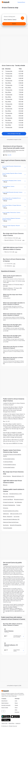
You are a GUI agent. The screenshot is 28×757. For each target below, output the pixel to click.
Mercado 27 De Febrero (8, 496)
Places (16, 703)
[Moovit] (5, 2)
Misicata (5, 485)
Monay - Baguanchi (7, 516)
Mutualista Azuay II (18, 499)
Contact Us (18, 723)
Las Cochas (16, 516)
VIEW (19, 238)
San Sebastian (18, 502)
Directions (17, 712)
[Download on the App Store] (15, 716)
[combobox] (14, 17)
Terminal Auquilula (7, 528)
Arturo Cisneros (7, 476)
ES (3, 711)
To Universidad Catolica (8, 458)
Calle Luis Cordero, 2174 (16, 513)
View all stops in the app (14, 133)
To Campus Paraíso (8, 461)
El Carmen (5, 508)
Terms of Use (4, 723)
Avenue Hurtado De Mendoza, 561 (11, 519)
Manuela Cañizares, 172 (18, 476)
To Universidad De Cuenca (9, 464)
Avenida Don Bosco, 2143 (15, 493)
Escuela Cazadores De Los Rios (10, 510)
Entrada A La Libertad (8, 502)
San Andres (6, 525)
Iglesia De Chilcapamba (15, 525)
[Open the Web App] (5, 720)
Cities (16, 709)
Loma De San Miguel (8, 499)
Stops (16, 707)
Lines (16, 700)
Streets (16, 705)
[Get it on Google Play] (5, 716)
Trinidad (18, 505)
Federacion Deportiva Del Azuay (10, 522)
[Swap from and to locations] (22, 18)
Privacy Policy (11, 723)
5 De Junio (5, 493)
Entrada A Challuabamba (9, 505)
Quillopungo (6, 513)
